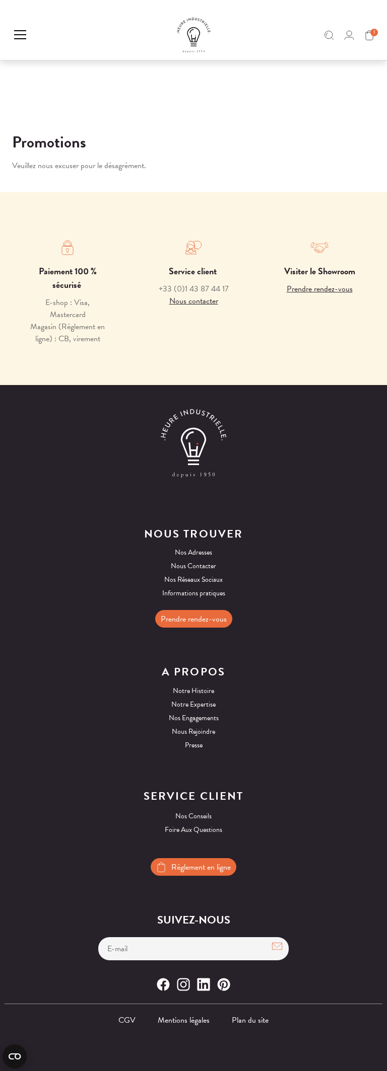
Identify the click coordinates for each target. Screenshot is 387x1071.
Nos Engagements (194, 718)
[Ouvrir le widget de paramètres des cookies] (15, 1056)
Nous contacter (193, 301)
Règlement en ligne (201, 867)
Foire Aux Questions (193, 829)
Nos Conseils (193, 816)
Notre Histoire (193, 690)
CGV (127, 1020)
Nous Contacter (193, 566)
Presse (194, 745)
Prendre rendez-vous (320, 289)
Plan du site (250, 1020)
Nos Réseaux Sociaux (193, 579)
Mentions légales (184, 1020)
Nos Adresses (193, 552)
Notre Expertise (193, 704)
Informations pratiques (193, 593)
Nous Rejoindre (193, 731)
